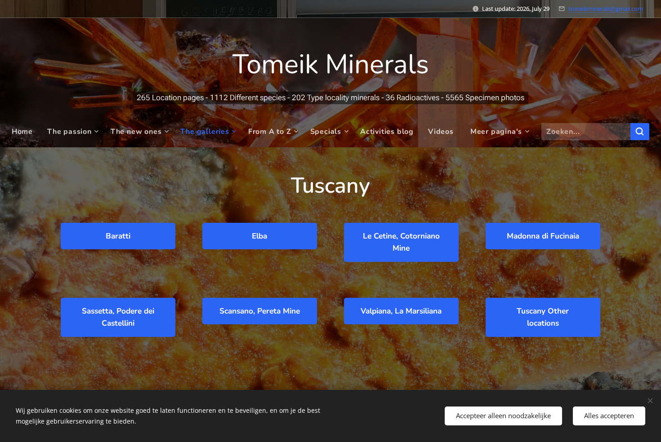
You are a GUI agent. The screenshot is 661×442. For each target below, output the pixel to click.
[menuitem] (26, 131)
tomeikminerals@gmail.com (605, 8)
